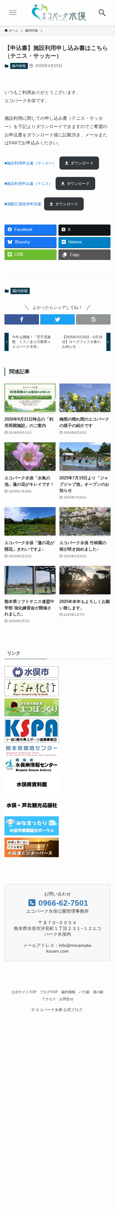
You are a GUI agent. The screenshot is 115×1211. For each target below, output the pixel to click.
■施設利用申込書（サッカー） (30, 163)
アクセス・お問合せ (57, 999)
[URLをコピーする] (93, 319)
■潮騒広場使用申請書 (22, 204)
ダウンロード (82, 163)
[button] (21, 319)
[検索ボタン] (102, 13)
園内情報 (19, 66)
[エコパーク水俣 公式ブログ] (57, 13)
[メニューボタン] (13, 13)
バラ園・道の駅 (91, 992)
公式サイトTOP (24, 992)
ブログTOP (49, 992)
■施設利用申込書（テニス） (28, 184)
